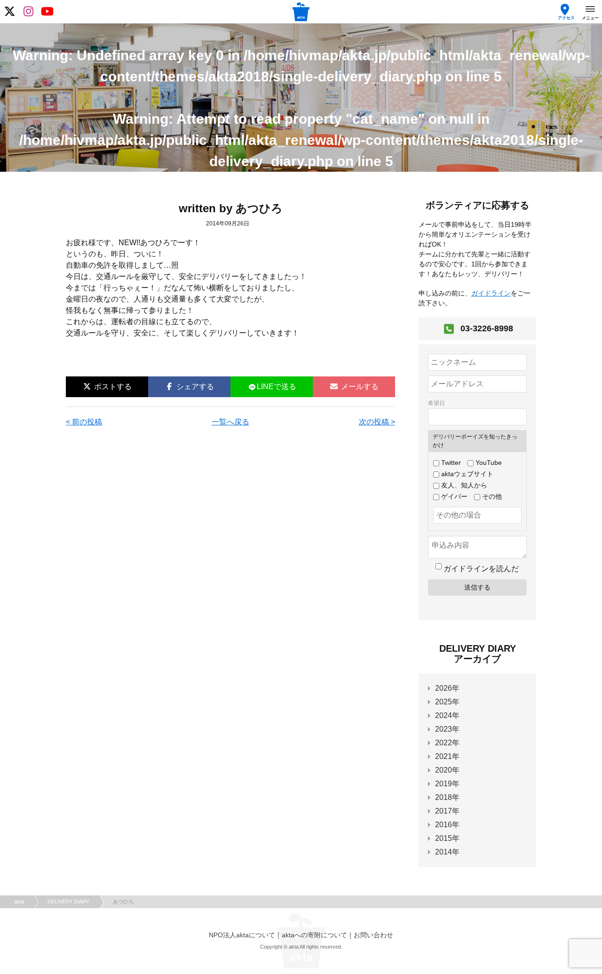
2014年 (447, 852)
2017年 (447, 811)
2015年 (447, 838)
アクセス (566, 18)
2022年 (447, 743)
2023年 (447, 729)
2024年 (447, 715)
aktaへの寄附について (314, 935)
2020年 (447, 770)
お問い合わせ (373, 935)
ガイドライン (491, 293)
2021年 (447, 756)
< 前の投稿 (84, 422)
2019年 (447, 784)
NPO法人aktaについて (242, 935)
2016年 (447, 825)
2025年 (447, 702)
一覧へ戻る (230, 422)
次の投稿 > (377, 422)
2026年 (447, 688)
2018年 (447, 797)
